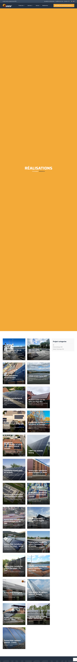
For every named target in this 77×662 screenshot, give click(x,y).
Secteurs (30, 5)
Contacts (66, 1)
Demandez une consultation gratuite (63, 5)
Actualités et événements (49, 1)
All (53, 345)
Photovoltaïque (57, 347)
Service (37, 5)
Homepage (35, 171)
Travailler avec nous (59, 1)
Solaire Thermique (58, 349)
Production (21, 5)
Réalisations (45, 5)
